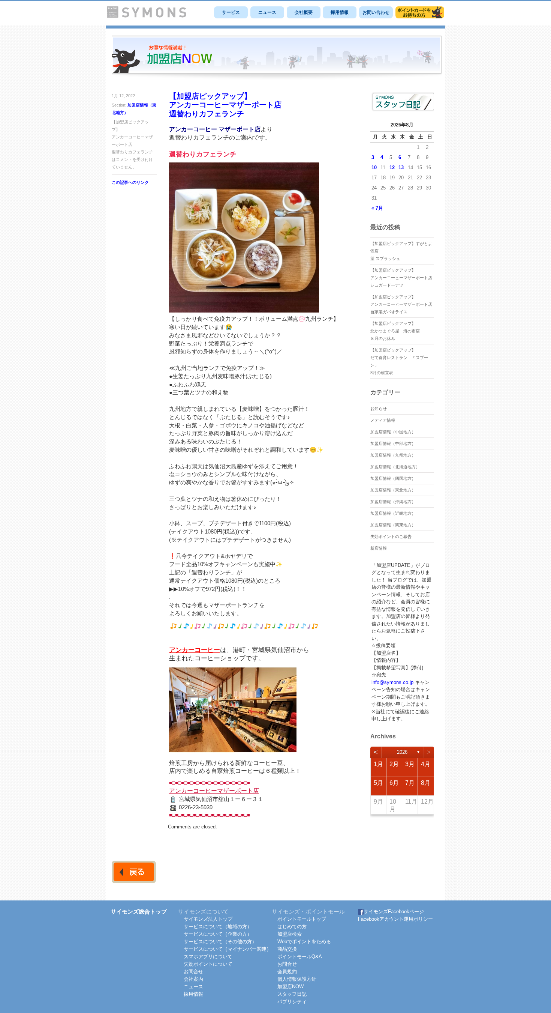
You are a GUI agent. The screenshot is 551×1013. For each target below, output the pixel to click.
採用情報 (340, 12)
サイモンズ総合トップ (139, 911)
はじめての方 (292, 926)
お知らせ (378, 408)
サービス (231, 12)
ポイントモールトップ (301, 919)
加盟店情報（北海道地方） (395, 466)
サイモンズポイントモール (419, 12)
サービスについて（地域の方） (218, 926)
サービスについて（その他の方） (220, 941)
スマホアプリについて (208, 956)
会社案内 (193, 979)
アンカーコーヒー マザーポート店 (215, 129)
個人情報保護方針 (296, 979)
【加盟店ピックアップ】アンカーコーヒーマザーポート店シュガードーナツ (401, 277)
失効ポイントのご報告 (391, 536)
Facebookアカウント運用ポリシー (395, 919)
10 (374, 167)
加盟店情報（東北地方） (393, 490)
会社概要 (304, 12)
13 (401, 167)
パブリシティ (292, 1001)
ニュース (267, 12)
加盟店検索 (289, 934)
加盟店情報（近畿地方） (393, 513)
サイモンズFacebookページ (394, 911)
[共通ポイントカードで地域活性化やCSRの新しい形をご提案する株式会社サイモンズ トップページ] (146, 16)
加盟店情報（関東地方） (393, 525)
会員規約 (287, 971)
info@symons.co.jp (392, 682)
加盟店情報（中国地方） (393, 432)
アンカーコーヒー (194, 650)
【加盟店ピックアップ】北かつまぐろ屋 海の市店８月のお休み (395, 331)
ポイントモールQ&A (299, 956)
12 (392, 167)
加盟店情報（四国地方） (393, 478)
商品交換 (287, 949)
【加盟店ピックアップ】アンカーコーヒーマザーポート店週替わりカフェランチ (225, 105)
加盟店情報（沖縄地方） (393, 501)
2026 (402, 752)
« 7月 (377, 208)
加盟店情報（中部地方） (393, 443)
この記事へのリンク (130, 182)
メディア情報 (382, 420)
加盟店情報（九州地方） (393, 455)
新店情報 (378, 548)
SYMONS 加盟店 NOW (277, 57)
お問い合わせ (375, 12)
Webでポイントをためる (304, 941)
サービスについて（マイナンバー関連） (227, 949)
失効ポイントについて (208, 964)
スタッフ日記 (292, 994)
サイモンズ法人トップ (208, 919)
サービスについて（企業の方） (218, 934)
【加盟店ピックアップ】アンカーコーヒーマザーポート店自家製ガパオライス (401, 304)
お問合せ (193, 971)
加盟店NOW (290, 986)
